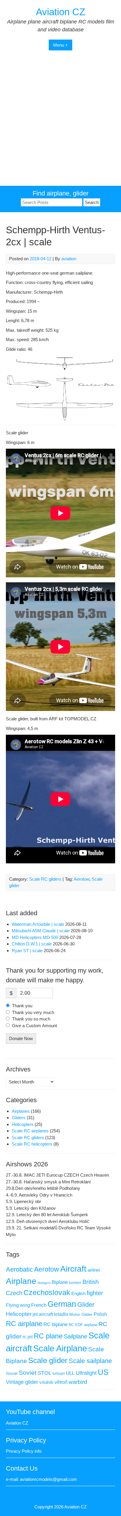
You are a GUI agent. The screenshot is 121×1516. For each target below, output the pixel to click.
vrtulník (46, 1382)
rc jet (28, 1336)
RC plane (48, 1336)
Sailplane (75, 1336)
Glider (85, 1304)
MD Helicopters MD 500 (35, 937)
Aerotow (81, 879)
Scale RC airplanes (30, 1130)
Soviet (27, 1372)
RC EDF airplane (83, 1325)
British (91, 1282)
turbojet (59, 1373)
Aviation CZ (60, 11)
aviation (68, 258)
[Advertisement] (60, 122)
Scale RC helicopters (32, 1143)
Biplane (60, 1282)
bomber (75, 1282)
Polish (100, 1314)
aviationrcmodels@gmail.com (48, 1479)
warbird (78, 1382)
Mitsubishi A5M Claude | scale (41, 930)
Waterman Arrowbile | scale (38, 924)
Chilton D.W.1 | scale (32, 943)
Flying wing (18, 1305)
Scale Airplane (60, 1348)
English (78, 1293)
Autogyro (44, 1282)
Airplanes (21, 1111)
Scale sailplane (90, 1360)
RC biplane (55, 1324)
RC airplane (24, 1324)
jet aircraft (43, 1314)
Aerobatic (19, 1269)
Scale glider (48, 1360)
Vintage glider (22, 1382)
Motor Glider (81, 1314)
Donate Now (21, 1038)
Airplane (21, 1281)
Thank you (22, 1005)
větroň (61, 1382)
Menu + (60, 44)
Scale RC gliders (45, 879)
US (103, 1372)
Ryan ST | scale (27, 950)
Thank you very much (33, 1012)
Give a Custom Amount (34, 1025)
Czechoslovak (46, 1292)
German (62, 1304)
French (38, 1305)
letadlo (61, 1314)
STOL (44, 1373)
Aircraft (73, 1268)
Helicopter (18, 1314)
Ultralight (86, 1373)
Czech (14, 1293)
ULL (70, 1373)
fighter (95, 1293)
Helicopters (22, 1124)
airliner (94, 1270)
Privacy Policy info (23, 1451)
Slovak (12, 1373)
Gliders (19, 1117)
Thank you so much (31, 1018)
